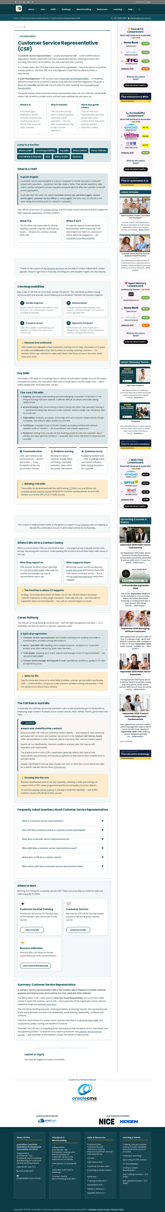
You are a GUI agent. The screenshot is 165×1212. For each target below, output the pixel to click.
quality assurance (74, 570)
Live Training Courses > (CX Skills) (135, 1175)
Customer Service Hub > (98, 1166)
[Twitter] (16, 2)
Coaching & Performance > (99, 1171)
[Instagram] (32, 2)
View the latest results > (135, 85)
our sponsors (83, 524)
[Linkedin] (24, 2)
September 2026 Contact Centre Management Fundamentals (135, 716)
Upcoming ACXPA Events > (135, 1159)
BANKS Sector (131, 46)
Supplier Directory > (96, 1192)
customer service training (42, 790)
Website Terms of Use (99, 1209)
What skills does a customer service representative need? (49, 848)
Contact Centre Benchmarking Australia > (64, 1177)
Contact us (140, 2)
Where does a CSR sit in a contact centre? (41, 857)
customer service (50, 209)
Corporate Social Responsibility (80, 238)
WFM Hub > (92, 1176)
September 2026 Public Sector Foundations (135, 546)
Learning (117, 9)
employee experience (82, 576)
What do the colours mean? (136, 78)
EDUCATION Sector (131, 55)
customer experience (32, 213)
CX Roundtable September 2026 (135, 587)
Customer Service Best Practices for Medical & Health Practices (135, 255)
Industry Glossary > (96, 1188)
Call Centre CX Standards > (64, 1164)
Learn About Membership (35, 965)
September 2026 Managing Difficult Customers (135, 630)
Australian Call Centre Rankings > (62, 1171)
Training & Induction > (97, 1180)
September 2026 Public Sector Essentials (135, 673)
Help (130, 9)
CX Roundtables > (131, 1163)
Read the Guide (78, 930)
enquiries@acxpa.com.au (140, 18)
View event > (139, 562)
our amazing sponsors (53, 268)
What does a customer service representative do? (45, 839)
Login (148, 2)
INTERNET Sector (131, 63)
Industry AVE (127, 69)
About (31, 9)
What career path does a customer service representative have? (52, 866)
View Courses (32, 930)
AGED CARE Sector (131, 139)
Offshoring (135, 421)
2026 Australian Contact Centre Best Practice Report (135, 217)
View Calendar (126, 741)
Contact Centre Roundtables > (130, 1169)
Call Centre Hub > (95, 1162)
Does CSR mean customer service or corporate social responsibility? (54, 830)
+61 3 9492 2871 (119, 18)
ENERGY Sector (131, 130)
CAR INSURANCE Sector (131, 300)
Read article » (144, 230)
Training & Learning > (132, 1155)
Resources (102, 9)
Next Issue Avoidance (135, 385)
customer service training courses (36, 491)
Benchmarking (84, 9)
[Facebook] (20, 2)
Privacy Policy (117, 1209)
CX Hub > (91, 1158)
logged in (41, 1059)
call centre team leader (34, 570)
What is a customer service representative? (42, 821)
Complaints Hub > (95, 1184)
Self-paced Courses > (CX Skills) (135, 1182)
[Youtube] (28, 2)
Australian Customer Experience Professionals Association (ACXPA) (29, 1147)
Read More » (139, 398)
